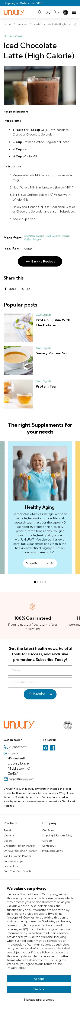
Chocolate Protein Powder (19, 845)
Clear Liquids (43, 315)
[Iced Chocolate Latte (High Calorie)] (40, 85)
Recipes (22, 24)
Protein (8, 830)
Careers (47, 840)
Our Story (48, 830)
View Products (37, 563)
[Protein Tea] (18, 393)
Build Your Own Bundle (18, 871)
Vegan (8, 840)
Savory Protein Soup (53, 353)
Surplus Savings (13, 861)
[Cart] (56, 12)
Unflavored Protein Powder (20, 850)
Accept (39, 979)
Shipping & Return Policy (57, 835)
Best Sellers (11, 866)
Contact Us (48, 845)
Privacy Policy (16, 968)
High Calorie (52, 236)
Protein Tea (46, 386)
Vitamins (9, 835)
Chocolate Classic (13, 36)
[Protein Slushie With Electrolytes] (18, 327)
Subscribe (37, 694)
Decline (38, 989)
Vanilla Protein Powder (17, 855)
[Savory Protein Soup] (18, 360)
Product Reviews (52, 850)
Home (7, 24)
